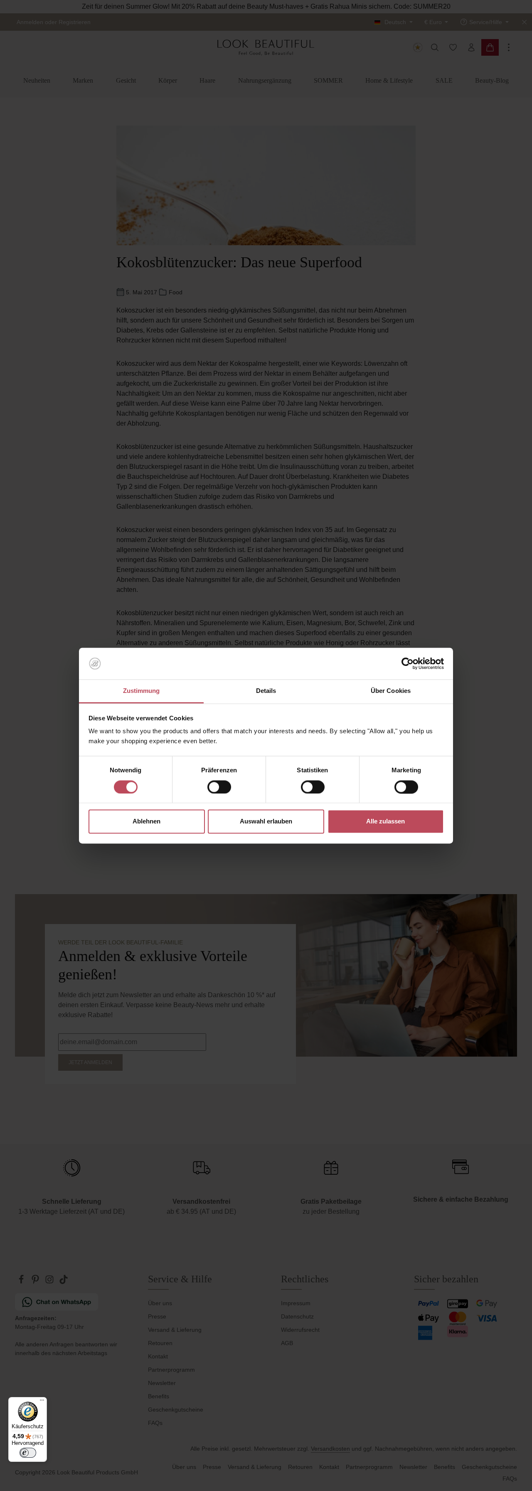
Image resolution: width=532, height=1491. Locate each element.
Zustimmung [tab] (141, 691)
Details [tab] (266, 691)
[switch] (219, 787)
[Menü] (42, 1402)
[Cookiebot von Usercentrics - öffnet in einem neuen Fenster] (407, 663)
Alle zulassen (385, 821)
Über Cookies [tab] (391, 691)
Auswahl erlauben (266, 821)
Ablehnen (146, 821)
